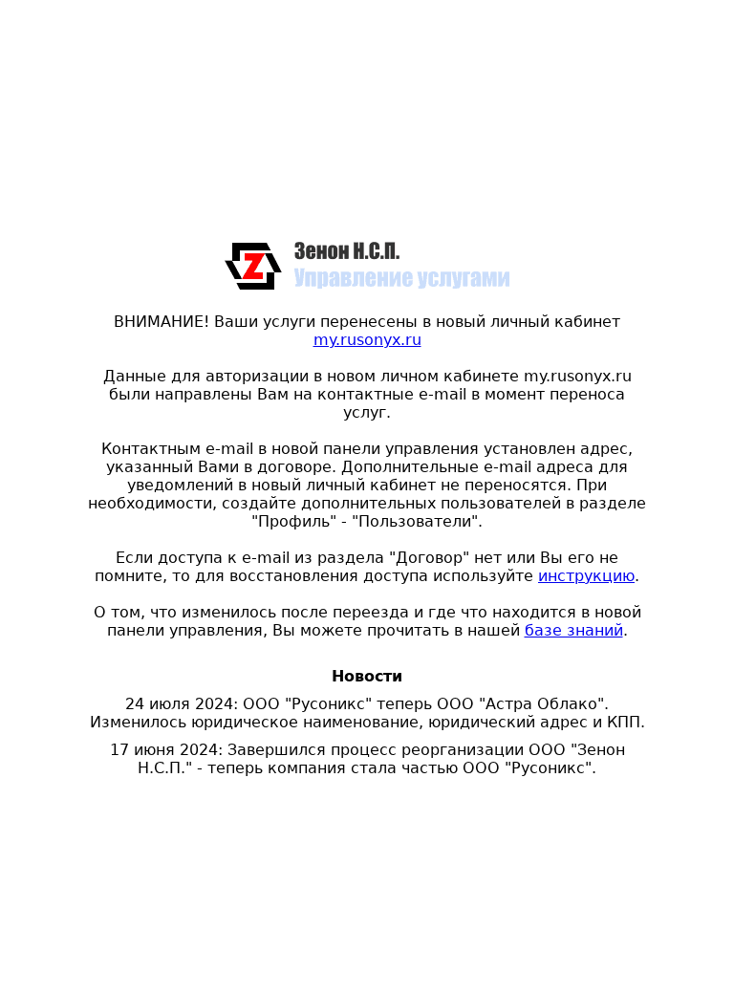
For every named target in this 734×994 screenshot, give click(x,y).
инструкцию (586, 576)
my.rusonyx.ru (367, 340)
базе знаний (574, 630)
